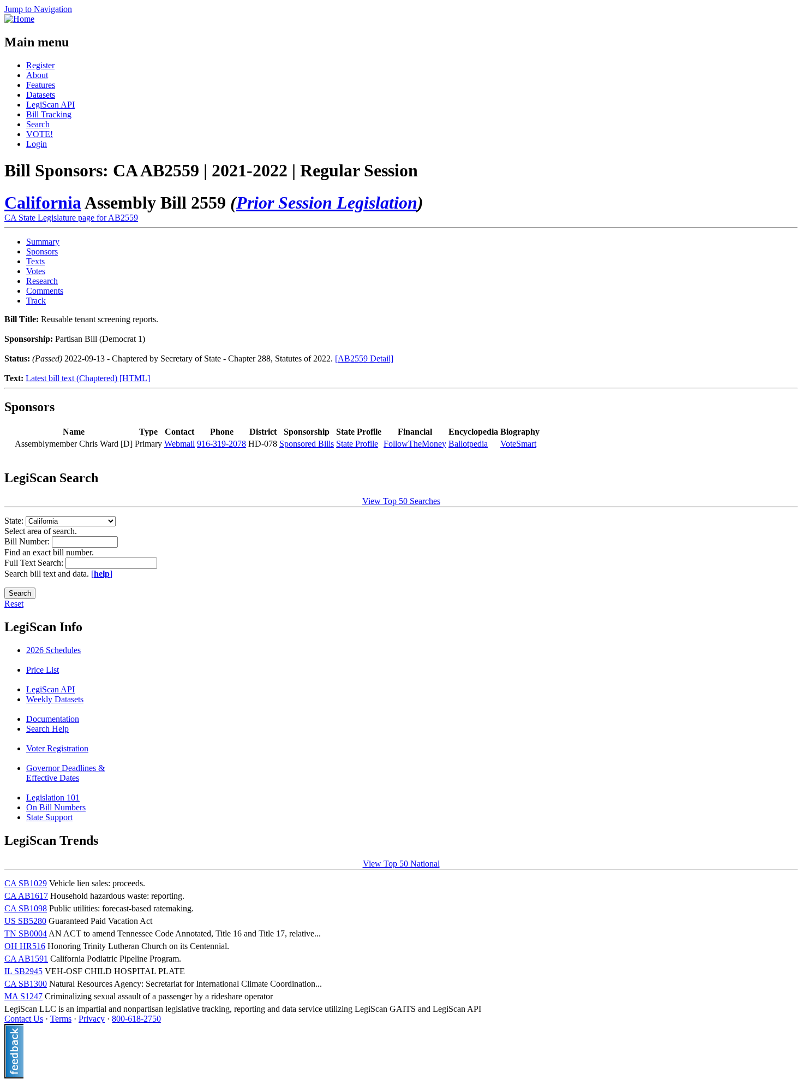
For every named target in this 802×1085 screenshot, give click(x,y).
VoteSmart (518, 443)
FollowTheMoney (415, 443)
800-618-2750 (136, 1018)
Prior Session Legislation (326, 202)
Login (36, 144)
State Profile (357, 443)
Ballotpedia (468, 443)
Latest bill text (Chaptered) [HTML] (88, 378)
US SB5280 (25, 921)
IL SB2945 (23, 971)
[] (101, 573)
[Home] (19, 18)
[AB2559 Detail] (364, 358)
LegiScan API (50, 104)
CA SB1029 (25, 883)
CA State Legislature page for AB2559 (71, 217)
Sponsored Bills (306, 443)
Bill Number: (28, 541)
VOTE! (39, 134)
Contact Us (23, 1018)
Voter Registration (57, 748)
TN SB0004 (25, 933)
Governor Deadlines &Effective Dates (65, 772)
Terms (60, 1018)
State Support (49, 817)
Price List (42, 669)
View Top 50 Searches (401, 501)
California (42, 202)
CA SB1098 (25, 908)
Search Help (47, 728)
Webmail (179, 443)
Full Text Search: (34, 562)
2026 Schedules (53, 650)
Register (40, 65)
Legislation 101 (53, 797)
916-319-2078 (221, 443)
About (37, 75)
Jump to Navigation (38, 9)
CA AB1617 (26, 895)
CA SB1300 (25, 983)
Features (40, 85)
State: (15, 520)
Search (38, 124)
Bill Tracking (48, 114)
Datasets (40, 94)
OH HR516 (24, 946)
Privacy (92, 1018)
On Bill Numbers (56, 807)
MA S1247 (23, 996)
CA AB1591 (26, 958)
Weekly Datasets (54, 699)
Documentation (52, 719)
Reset (13, 603)
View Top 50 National (401, 863)
